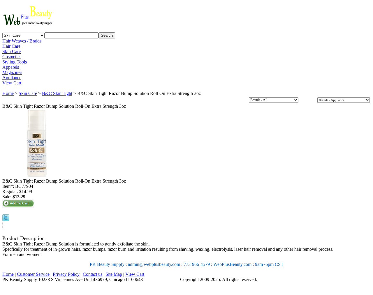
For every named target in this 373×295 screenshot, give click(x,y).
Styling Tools (14, 61)
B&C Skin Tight (57, 93)
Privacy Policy (66, 274)
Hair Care (11, 46)
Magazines (12, 72)
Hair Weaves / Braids (21, 40)
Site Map (113, 274)
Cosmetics (11, 56)
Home (8, 93)
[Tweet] (5, 219)
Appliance (11, 77)
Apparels (10, 67)
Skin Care (11, 51)
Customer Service (33, 274)
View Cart (11, 82)
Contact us (92, 274)
